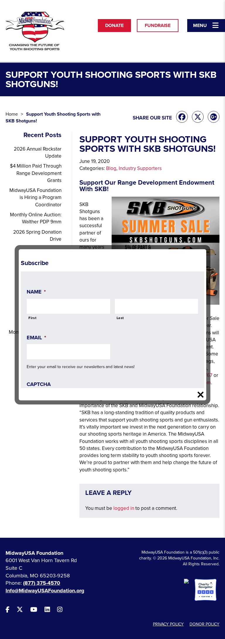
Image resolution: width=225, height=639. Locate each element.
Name (36, 291)
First (32, 318)
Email (36, 337)
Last (120, 318)
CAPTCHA (39, 384)
